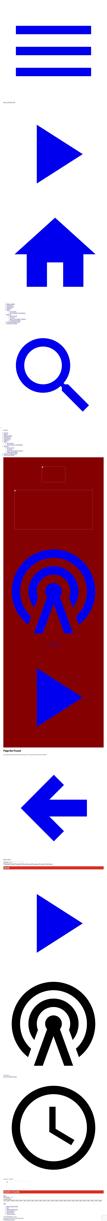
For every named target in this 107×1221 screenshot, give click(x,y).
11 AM (56, 1200)
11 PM (8, 1200)
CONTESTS (10, 305)
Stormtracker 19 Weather (18, 313)
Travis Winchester (15, 320)
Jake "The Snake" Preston (18, 319)
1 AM (96, 1200)
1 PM (48, 1200)
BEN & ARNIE (11, 304)
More (4, 1196)
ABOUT (9, 314)
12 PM (52, 1200)
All (4, 1200)
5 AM (80, 1200)
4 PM (36, 1200)
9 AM (65, 1200)
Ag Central (13, 311)
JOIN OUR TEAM (12, 323)
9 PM (17, 1200)
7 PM (24, 1200)
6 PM (28, 1200)
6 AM (76, 1200)
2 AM (92, 1200)
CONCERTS (10, 307)
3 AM (88, 1200)
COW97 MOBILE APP (13, 322)
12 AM (99, 1200)
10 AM (61, 1200)
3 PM (40, 1200)
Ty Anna (12, 317)
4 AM (84, 1200)
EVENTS (9, 308)
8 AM (69, 1200)
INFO (8, 310)
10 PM (12, 1200)
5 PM (32, 1200)
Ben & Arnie (13, 316)
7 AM (73, 1200)
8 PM (20, 1200)
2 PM (44, 1200)
